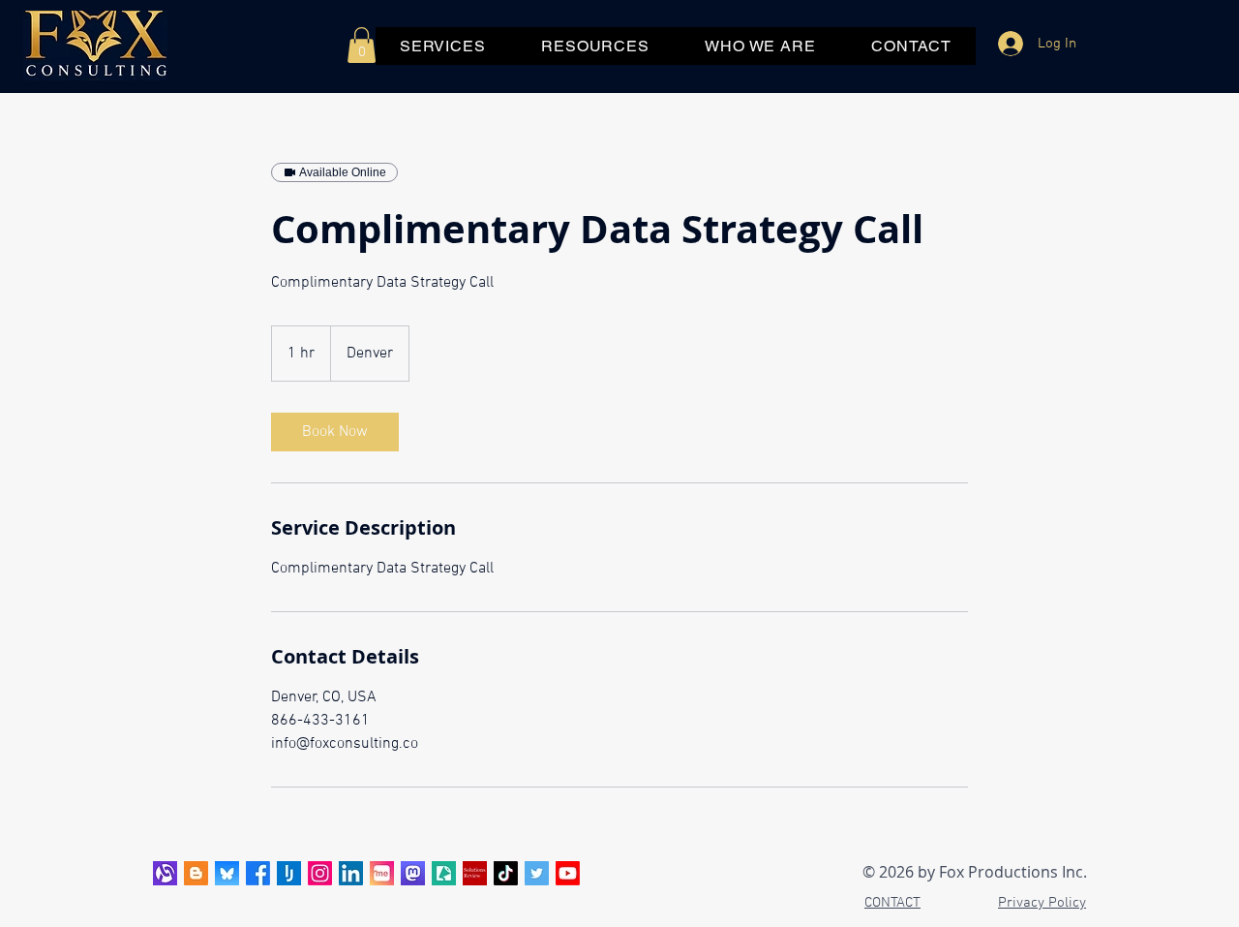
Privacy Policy (1042, 903)
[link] (335, 432)
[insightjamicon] (289, 873)
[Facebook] (258, 873)
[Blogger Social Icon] (196, 873)
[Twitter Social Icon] (537, 873)
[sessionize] (444, 873)
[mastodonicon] (413, 873)
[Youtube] (568, 873)
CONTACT (892, 903)
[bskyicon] (227, 873)
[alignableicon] (165, 873)
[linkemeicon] (382, 873)
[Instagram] (320, 873)
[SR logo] (475, 873)
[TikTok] (506, 873)
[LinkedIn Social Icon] (351, 873)
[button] (362, 45)
